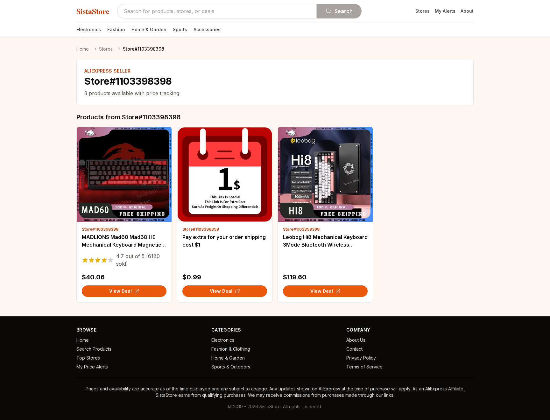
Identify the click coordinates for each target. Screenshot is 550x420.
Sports (180, 29)
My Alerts (445, 11)
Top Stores (88, 357)
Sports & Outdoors (230, 366)
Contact (354, 349)
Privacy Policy (361, 357)
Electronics (88, 29)
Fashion (116, 29)
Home (82, 49)
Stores (422, 11)
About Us (355, 340)
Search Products (93, 349)
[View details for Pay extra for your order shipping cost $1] (224, 174)
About (467, 11)
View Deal (120, 291)
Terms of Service (364, 366)
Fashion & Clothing (230, 349)
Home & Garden (148, 29)
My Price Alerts (92, 366)
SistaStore (92, 11)
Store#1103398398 (100, 229)
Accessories (207, 29)
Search (344, 11)
